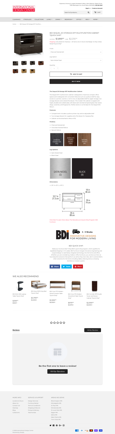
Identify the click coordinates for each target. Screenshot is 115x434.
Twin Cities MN (55, 419)
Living (49, 19)
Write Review (92, 330)
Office (78, 19)
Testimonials (32, 412)
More (95, 19)
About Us (15, 403)
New (87, 19)
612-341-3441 (98, 5)
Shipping (52, 42)
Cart (99, 12)
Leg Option (53, 57)
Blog (14, 410)
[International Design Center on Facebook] (54, 425)
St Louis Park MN (56, 410)
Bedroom (68, 19)
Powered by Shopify (18, 432)
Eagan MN (54, 412)
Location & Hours (18, 401)
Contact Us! (16, 405)
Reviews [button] (16, 330)
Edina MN (54, 415)
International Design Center (25, 430)
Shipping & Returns (34, 408)
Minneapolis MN (56, 403)
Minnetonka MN (56, 408)
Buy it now (76, 81)
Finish (51, 48)
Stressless (27, 19)
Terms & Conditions (34, 405)
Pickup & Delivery (33, 410)
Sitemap (15, 408)
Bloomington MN (56, 401)
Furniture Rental (33, 403)
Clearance (16, 19)
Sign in (87, 8)
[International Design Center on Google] (60, 425)
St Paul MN (54, 405)
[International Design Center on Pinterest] (57, 425)
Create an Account (97, 8)
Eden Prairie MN (56, 417)
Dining (58, 19)
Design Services (33, 401)
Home (14, 24)
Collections (39, 19)
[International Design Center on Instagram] (64, 425)
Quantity (52, 65)
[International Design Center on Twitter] (50, 425)
